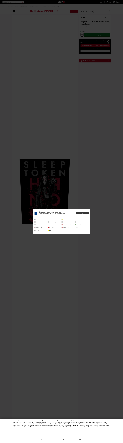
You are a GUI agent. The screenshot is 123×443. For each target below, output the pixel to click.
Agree (42, 439)
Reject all (61, 439)
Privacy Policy (95, 426)
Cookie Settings (66, 426)
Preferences (81, 439)
